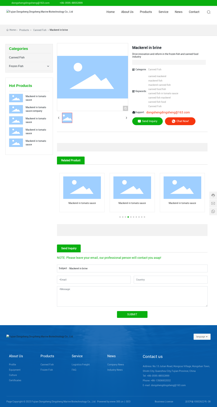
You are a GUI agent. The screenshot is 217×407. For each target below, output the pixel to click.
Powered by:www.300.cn (110, 401)
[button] (120, 217)
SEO (128, 401)
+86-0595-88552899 (71, 2)
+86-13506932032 (161, 380)
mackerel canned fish (159, 85)
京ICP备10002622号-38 (198, 401)
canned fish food (157, 102)
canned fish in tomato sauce (163, 93)
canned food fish (157, 89)
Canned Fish (39, 30)
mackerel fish (155, 80)
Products (24, 30)
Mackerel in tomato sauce (82, 203)
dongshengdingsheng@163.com (31, 2)
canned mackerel (157, 76)
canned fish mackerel (159, 97)
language (200, 337)
